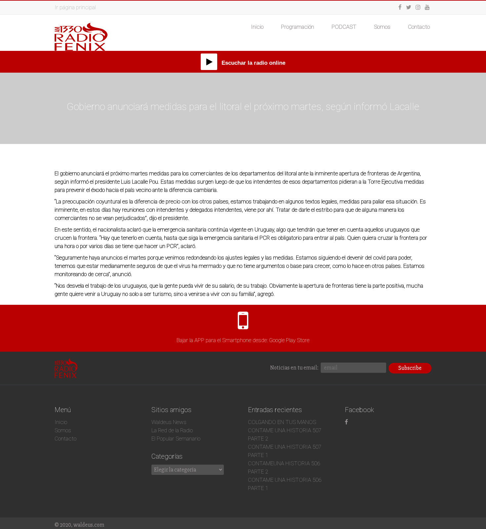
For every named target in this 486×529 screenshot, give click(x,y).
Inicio (257, 26)
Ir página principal (75, 7)
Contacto (419, 26)
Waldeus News (168, 422)
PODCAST (344, 26)
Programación (297, 26)
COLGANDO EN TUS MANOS (282, 422)
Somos (382, 26)
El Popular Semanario (175, 438)
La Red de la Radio (172, 430)
